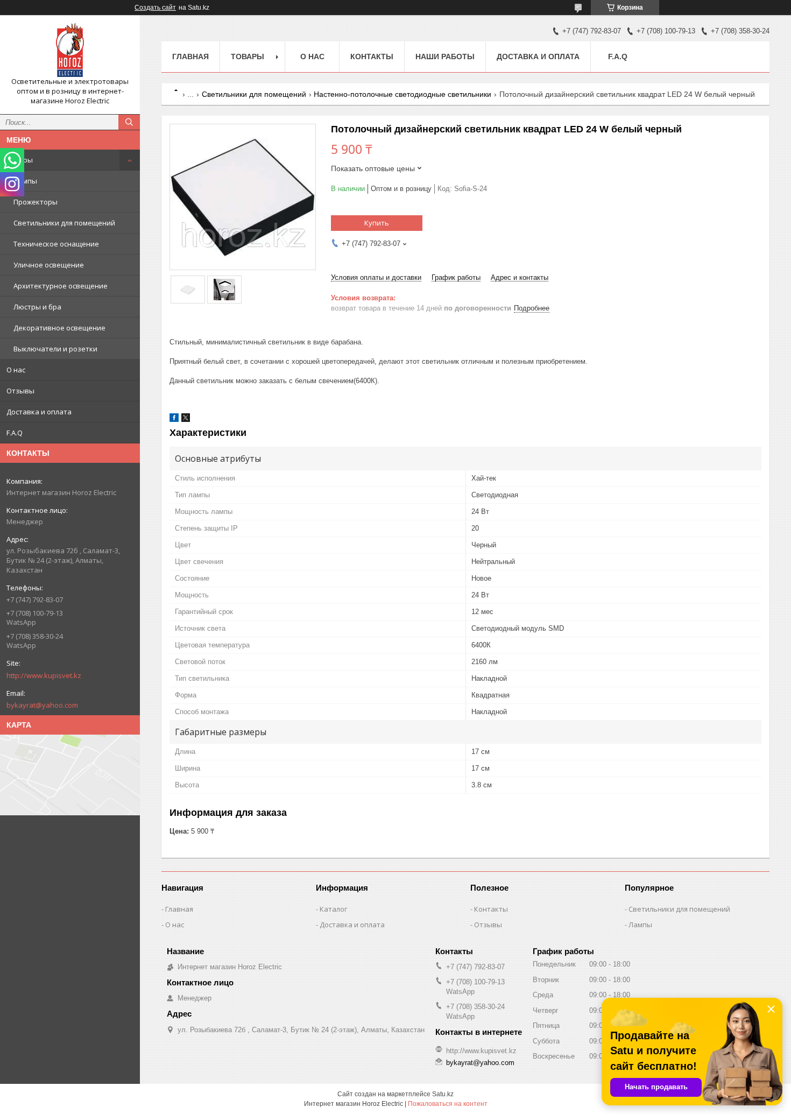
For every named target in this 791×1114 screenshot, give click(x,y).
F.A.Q (14, 433)
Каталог (333, 909)
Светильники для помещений (64, 223)
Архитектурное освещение (60, 286)
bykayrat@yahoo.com (42, 705)
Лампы (25, 181)
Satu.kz (443, 1094)
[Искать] (129, 122)
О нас (15, 370)
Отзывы (20, 391)
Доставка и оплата (39, 412)
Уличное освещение (48, 265)
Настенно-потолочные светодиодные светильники (402, 94)
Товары (19, 160)
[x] (185, 419)
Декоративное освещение (59, 328)
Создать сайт (155, 7)
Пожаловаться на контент (448, 1104)
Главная (190, 56)
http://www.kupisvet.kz (43, 675)
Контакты (371, 56)
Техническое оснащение (56, 244)
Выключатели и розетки (55, 349)
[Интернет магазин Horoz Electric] (70, 50)
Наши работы (445, 56)
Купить (376, 223)
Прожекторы (35, 202)
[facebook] (174, 419)
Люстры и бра (37, 307)
